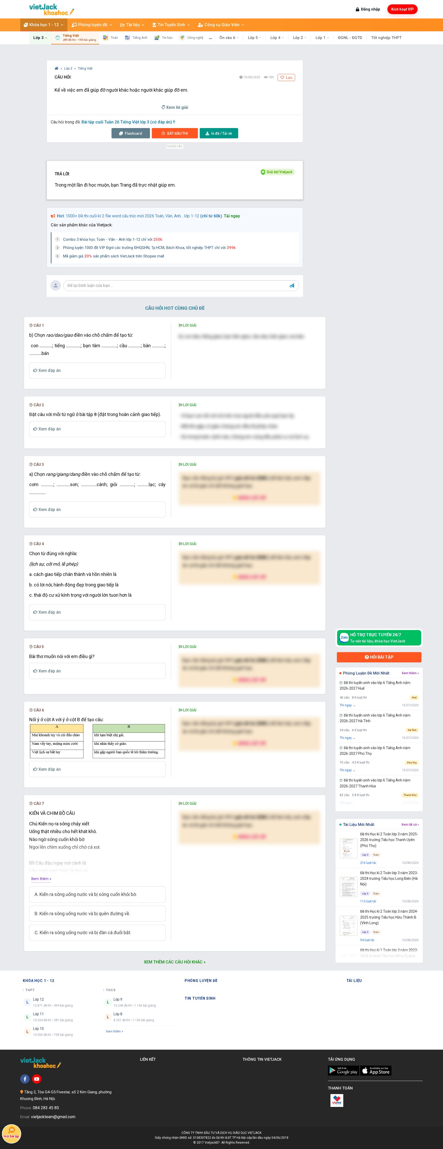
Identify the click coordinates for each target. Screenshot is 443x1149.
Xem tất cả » (410, 824)
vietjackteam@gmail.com (53, 1116)
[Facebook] (24, 1079)
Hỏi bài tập (381, 657)
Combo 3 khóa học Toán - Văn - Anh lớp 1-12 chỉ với (112, 239)
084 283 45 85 (46, 1107)
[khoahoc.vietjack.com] (51, 9)
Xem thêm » (41, 878)
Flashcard (133, 133)
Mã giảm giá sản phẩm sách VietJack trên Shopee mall (113, 256)
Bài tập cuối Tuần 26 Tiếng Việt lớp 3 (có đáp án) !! (128, 122)
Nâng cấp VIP (251, 497)
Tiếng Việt (85, 68)
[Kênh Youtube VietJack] (36, 1079)
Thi (177, 133)
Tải (221, 133)
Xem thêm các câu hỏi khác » (175, 962)
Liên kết (149, 1059)
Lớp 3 (68, 68)
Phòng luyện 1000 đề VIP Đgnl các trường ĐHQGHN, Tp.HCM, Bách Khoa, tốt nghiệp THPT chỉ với (149, 247)
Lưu (288, 77)
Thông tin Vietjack (263, 1059)
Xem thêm (113, 1031)
